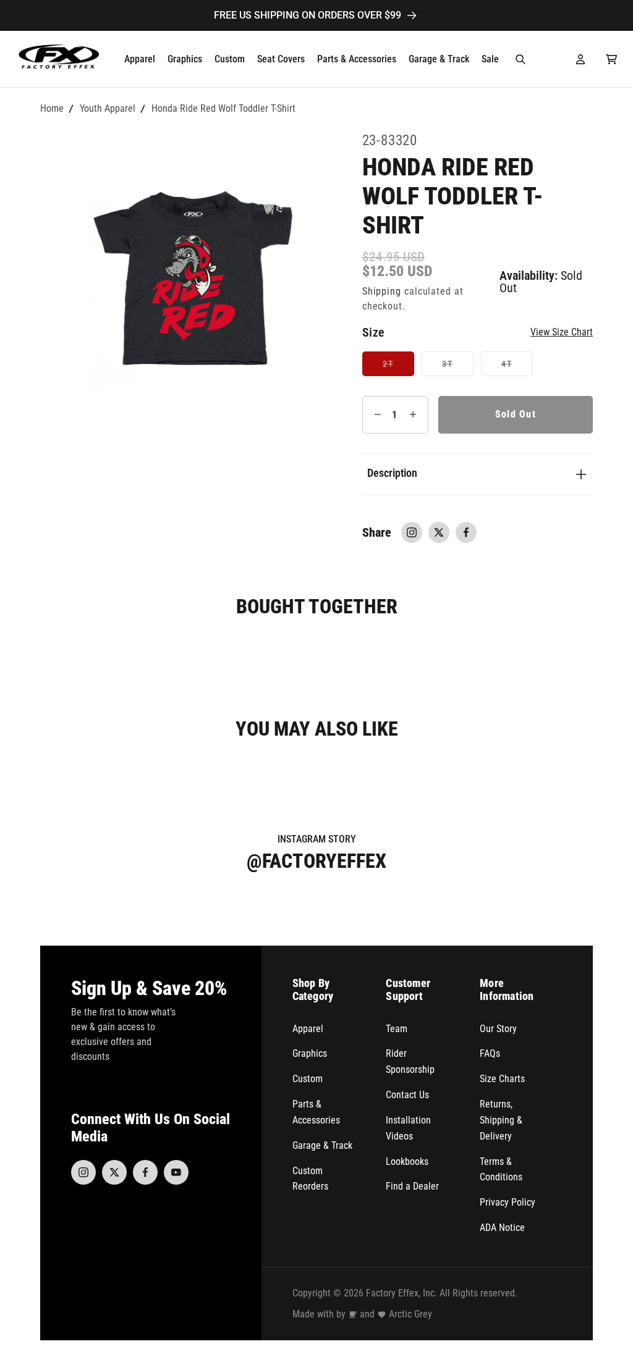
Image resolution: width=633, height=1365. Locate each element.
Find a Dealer (412, 1186)
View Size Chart (561, 332)
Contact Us (407, 1095)
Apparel (307, 1029)
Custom (307, 1079)
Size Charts (502, 1079)
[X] (114, 1172)
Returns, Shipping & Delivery (501, 1120)
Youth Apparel (107, 109)
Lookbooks (407, 1161)
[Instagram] (83, 1172)
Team (396, 1029)
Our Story (498, 1029)
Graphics (309, 1053)
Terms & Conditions (501, 1169)
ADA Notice (502, 1227)
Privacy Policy (507, 1202)
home (52, 109)
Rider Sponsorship (410, 1061)
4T (516, 367)
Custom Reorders (310, 1179)
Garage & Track (322, 1145)
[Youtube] (176, 1172)
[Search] (520, 59)
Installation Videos (408, 1128)
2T (398, 367)
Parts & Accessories (316, 1112)
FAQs (490, 1053)
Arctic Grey (410, 1314)
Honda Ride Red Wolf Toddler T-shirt (223, 109)
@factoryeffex (316, 861)
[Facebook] (145, 1172)
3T (457, 367)
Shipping (381, 291)
